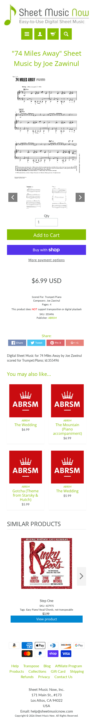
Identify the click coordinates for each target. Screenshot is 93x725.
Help (15, 666)
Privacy (44, 676)
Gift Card (58, 671)
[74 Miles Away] (33, 197)
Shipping (77, 671)
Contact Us (63, 676)
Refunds (27, 676)
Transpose (31, 666)
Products (16, 671)
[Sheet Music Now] (46, 15)
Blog (47, 666)
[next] (81, 576)
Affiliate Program (68, 666)
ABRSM (52, 317)
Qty (46, 216)
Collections (37, 671)
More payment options (46, 260)
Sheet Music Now (45, 715)
